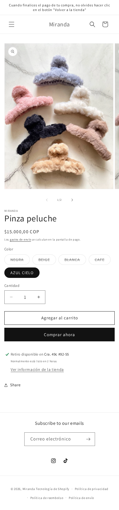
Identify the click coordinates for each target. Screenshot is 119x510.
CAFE (103, 261)
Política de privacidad (91, 489)
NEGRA (20, 261)
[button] (11, 24)
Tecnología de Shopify (52, 489)
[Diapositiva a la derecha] (72, 200)
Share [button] (15, 384)
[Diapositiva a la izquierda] (46, 200)
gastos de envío (20, 239)
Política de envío (81, 498)
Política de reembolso (47, 498)
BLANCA (75, 261)
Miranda (29, 489)
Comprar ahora (59, 334)
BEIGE (47, 261)
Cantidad (11, 285)
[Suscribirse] (88, 439)
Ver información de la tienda (37, 369)
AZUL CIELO (22, 272)
